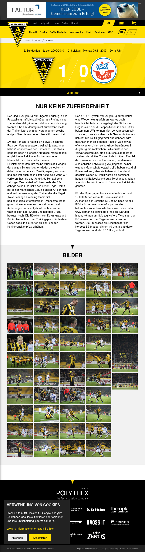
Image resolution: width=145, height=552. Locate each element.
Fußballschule (58, 32)
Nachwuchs (76, 32)
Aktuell (33, 32)
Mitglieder (46, 23)
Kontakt (75, 23)
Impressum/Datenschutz (87, 548)
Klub (88, 32)
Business (99, 32)
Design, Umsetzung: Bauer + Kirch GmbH (120, 548)
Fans (56, 23)
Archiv (65, 23)
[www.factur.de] (72, 10)
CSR (110, 32)
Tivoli (35, 23)
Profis (43, 32)
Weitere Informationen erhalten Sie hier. (30, 528)
